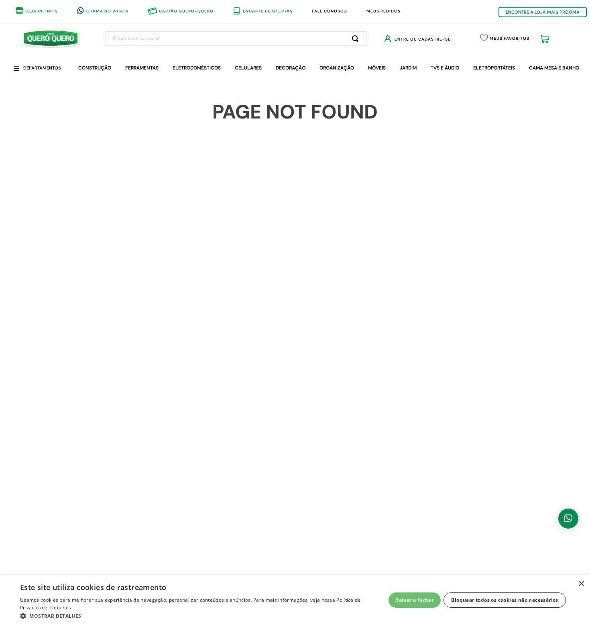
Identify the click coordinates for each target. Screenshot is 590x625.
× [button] (581, 584)
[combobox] (236, 38)
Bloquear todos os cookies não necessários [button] (504, 599)
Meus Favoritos (509, 38)
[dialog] (295, 600)
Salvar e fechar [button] (414, 599)
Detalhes (60, 607)
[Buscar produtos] (357, 38)
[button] (197, 615)
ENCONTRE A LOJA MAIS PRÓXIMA (543, 12)
